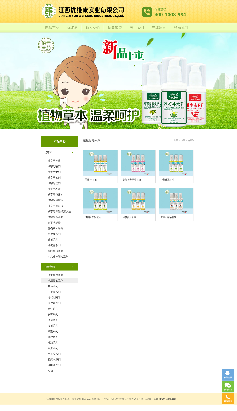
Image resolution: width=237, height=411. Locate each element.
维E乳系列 (54, 297)
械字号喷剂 (54, 166)
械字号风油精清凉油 (59, 211)
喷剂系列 (53, 325)
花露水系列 (54, 359)
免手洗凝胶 (54, 222)
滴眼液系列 (54, 365)
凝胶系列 (53, 337)
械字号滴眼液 (55, 205)
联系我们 (181, 27)
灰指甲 (51, 370)
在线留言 (159, 27)
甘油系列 (53, 286)
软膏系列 (53, 314)
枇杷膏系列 (54, 245)
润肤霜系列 (54, 303)
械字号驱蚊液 (55, 200)
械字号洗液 (54, 160)
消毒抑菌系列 (55, 275)
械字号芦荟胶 (55, 217)
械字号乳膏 (54, 189)
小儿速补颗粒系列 (58, 256)
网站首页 (52, 27)
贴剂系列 (53, 239)
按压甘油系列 (55, 280)
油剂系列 (53, 320)
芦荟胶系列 (54, 354)
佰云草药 (93, 27)
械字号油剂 (54, 172)
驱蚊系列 (53, 308)
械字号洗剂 (54, 183)
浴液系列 (53, 348)
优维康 (72, 27)
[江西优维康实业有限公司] (113, 18)
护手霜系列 (54, 291)
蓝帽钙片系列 (55, 228)
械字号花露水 (55, 194)
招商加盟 (115, 27)
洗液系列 (53, 342)
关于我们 (137, 27)
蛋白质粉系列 (55, 251)
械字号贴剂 (54, 177)
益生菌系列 (54, 234)
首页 (176, 140)
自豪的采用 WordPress (165, 399)
